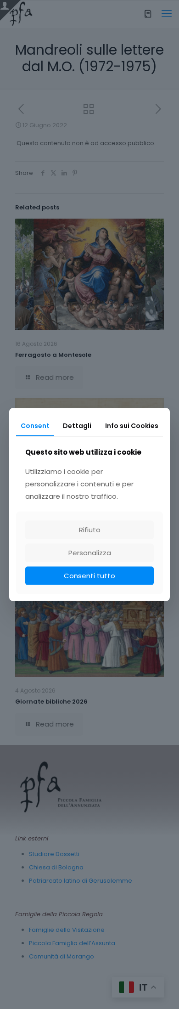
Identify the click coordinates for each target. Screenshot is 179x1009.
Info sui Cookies (131, 425)
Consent (35, 425)
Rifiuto (90, 530)
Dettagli (77, 425)
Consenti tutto (89, 576)
